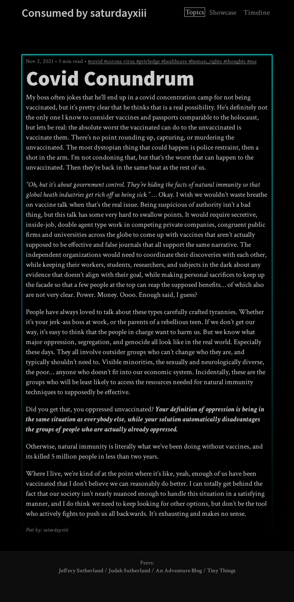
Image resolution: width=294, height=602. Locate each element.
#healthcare (175, 61)
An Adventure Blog (179, 570)
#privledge (148, 61)
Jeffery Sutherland (81, 570)
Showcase (222, 12)
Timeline (256, 12)
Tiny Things (221, 570)
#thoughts (235, 61)
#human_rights (206, 61)
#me (252, 61)
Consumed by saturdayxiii (84, 13)
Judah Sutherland (129, 570)
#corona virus (120, 61)
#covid (96, 61)
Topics (194, 12)
